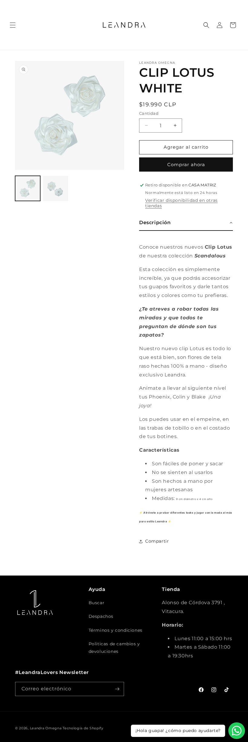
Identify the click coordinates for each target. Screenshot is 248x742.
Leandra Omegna (46, 728)
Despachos (101, 616)
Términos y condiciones (115, 630)
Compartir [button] (157, 541)
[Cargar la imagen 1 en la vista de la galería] (27, 188)
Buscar (97, 602)
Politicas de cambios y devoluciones (114, 647)
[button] (12, 25)
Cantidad (148, 113)
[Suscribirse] (117, 689)
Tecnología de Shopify (83, 728)
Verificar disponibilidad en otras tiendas (181, 203)
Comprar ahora (186, 164)
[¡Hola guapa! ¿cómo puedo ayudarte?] (236, 730)
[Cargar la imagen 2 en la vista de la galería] (55, 188)
